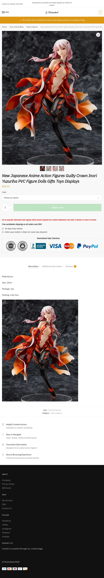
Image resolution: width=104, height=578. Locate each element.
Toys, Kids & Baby (17, 27)
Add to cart (57, 207)
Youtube (5, 536)
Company (6, 480)
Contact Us (7, 508)
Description (33, 266)
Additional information (52, 266)
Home (4, 27)
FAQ (4, 504)
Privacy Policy (8, 484)
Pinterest (6, 532)
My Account (7, 500)
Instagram (6, 528)
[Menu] (3, 12)
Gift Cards (6, 488)
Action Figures (32, 27)
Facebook (6, 520)
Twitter (5, 524)
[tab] (33, 264)
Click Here (19, 4)
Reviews (69, 266)
